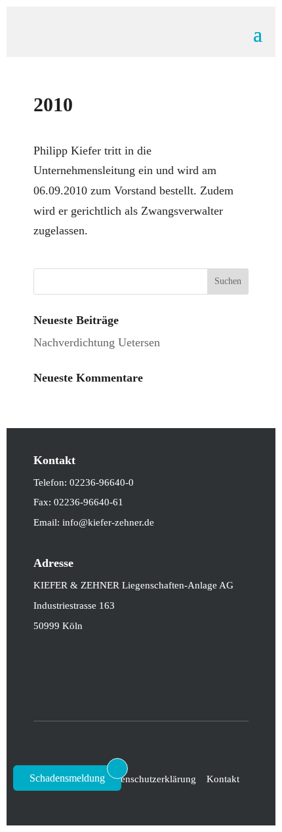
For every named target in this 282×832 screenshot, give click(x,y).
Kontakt (223, 779)
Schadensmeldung (67, 778)
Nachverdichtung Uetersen (96, 342)
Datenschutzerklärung (151, 779)
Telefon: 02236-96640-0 (83, 482)
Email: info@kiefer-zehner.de (93, 522)
